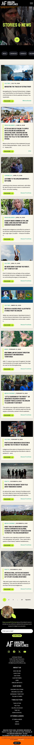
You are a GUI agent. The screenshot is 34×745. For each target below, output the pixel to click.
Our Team (17, 675)
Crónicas (23, 53)
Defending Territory (17, 694)
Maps (17, 721)
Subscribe (17, 636)
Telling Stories (17, 696)
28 (22, 599)
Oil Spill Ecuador (17, 708)
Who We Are (17, 671)
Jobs (17, 680)
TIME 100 (17, 710)
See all (4, 53)
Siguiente (28, 599)
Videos (17, 724)
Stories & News (17, 719)
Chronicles (13, 53)
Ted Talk (17, 705)
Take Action (17, 703)
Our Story (17, 673)
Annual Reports (17, 682)
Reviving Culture (17, 692)
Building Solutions (17, 689)
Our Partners (17, 678)
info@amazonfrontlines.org (17, 663)
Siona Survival (17, 712)
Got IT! (17, 743)
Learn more (21, 739)
